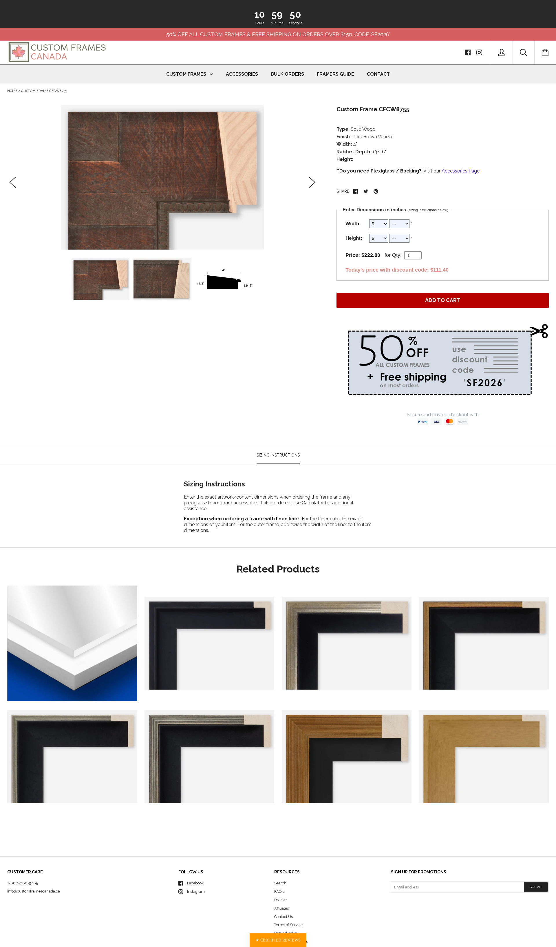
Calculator (313, 502)
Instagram (196, 891)
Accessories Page (461, 171)
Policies (280, 900)
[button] (278, 940)
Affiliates (281, 908)
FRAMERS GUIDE (335, 74)
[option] (162, 177)
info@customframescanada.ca (33, 891)
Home (12, 91)
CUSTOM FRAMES (186, 74)
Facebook (195, 883)
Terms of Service (288, 925)
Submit (536, 887)
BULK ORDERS (287, 74)
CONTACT (378, 74)
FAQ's (279, 891)
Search (280, 883)
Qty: (397, 255)
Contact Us (283, 917)
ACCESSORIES (242, 74)
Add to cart (442, 300)
